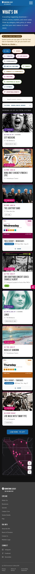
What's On (5, 500)
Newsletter (8, 557)
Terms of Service (13, 569)
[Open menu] (31, 3)
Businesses (5, 504)
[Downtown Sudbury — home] (7, 3)
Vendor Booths (6, 515)
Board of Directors (7, 532)
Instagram (8, 550)
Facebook (7, 553)
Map (3, 519)
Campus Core (6, 511)
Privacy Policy (4, 569)
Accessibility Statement (24, 569)
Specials (4, 508)
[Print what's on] (33, 287)
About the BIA (6, 529)
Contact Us (5, 536)
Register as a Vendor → (9, 44)
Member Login (6, 540)
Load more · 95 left (17, 432)
